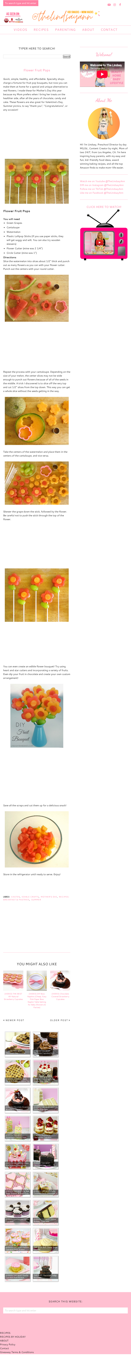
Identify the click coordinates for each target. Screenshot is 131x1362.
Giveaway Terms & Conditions (17, 1352)
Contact (4, 1348)
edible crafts (30, 896)
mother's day (49, 896)
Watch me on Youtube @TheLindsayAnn (102, 181)
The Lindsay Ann (56, 1358)
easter (15, 896)
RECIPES (5, 1333)
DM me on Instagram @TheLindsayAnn (102, 185)
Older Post (59, 1020)
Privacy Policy (7, 1344)
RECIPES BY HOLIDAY (13, 1336)
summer (36, 899)
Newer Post (15, 1020)
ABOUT (4, 1340)
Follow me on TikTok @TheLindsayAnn (101, 189)
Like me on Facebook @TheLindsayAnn (101, 192)
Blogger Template (82, 1358)
